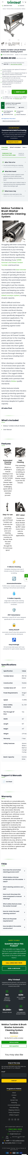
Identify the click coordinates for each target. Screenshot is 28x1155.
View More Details (6, 86)
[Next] (18, 40)
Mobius (23, 8)
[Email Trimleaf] (18, 1119)
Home (4, 8)
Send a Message (14, 968)
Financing (14, 1102)
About (14, 1093)
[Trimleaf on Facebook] (9, 1119)
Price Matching (14, 1107)
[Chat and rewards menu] (25, 577)
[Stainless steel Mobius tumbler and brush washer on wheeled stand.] (14, 24)
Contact (14, 1095)
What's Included (15, 147)
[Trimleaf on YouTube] (12, 1119)
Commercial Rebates (14, 1105)
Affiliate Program (14, 1115)
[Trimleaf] (14, 2)
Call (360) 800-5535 (14, 963)
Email (3, 1072)
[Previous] (10, 40)
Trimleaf (8, 1148)
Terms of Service (20, 1148)
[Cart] (25, 2)
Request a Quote (13, 142)
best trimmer (21, 270)
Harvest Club (18, 98)
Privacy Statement (14, 1112)
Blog (14, 1097)
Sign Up (14, 1081)
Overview (4, 147)
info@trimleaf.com (15, 1134)
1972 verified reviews (18, 1140)
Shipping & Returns (14, 1110)
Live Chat (7, 1137)
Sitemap (13, 1148)
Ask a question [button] (14, 1046)
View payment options (16, 64)
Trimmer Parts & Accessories (13, 8)
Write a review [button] (14, 1042)
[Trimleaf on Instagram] (15, 1119)
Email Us (22, 107)
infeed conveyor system (10, 295)
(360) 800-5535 (11, 107)
